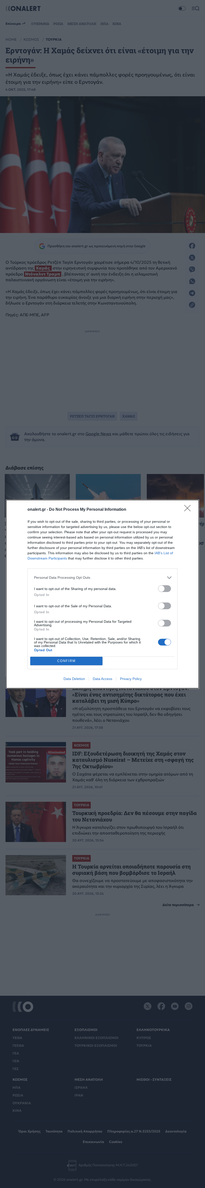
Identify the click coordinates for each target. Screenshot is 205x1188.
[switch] (164, 588)
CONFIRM (66, 661)
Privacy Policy (131, 679)
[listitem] (102, 577)
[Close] (189, 509)
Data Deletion (74, 679)
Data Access (102, 679)
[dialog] (102, 594)
